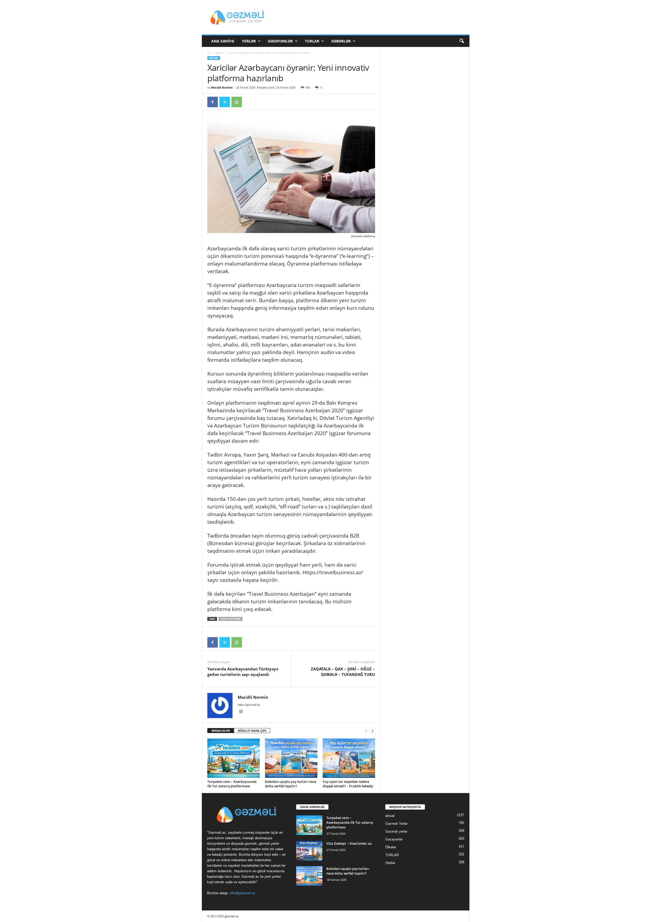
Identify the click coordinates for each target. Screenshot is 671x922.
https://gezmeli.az (249, 704)
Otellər (390, 863)
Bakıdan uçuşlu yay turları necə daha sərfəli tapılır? (290, 783)
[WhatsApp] (236, 102)
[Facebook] (212, 102)
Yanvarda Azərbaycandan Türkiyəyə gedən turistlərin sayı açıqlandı (242, 671)
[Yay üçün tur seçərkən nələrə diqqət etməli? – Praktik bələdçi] (349, 758)
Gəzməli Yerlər (396, 824)
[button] (461, 41)
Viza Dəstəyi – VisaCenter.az (349, 843)
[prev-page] (366, 731)
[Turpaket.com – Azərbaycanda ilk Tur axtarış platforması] (233, 758)
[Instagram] (241, 712)
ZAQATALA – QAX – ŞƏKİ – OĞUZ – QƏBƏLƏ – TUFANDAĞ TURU (343, 671)
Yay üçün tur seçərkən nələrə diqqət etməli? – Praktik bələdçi (348, 783)
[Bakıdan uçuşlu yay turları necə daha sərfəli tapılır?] (291, 758)
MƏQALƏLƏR (221, 731)
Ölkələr (390, 847)
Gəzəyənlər (280, 41)
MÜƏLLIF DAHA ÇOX (252, 731)
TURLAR (312, 41)
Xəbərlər (341, 41)
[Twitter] (224, 102)
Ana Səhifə (222, 41)
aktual (219, 53)
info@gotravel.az (242, 893)
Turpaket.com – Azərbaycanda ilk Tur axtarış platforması (232, 783)
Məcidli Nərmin (222, 87)
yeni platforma (230, 619)
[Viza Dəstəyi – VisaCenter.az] (309, 851)
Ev (208, 53)
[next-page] (372, 731)
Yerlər (249, 41)
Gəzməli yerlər (396, 831)
